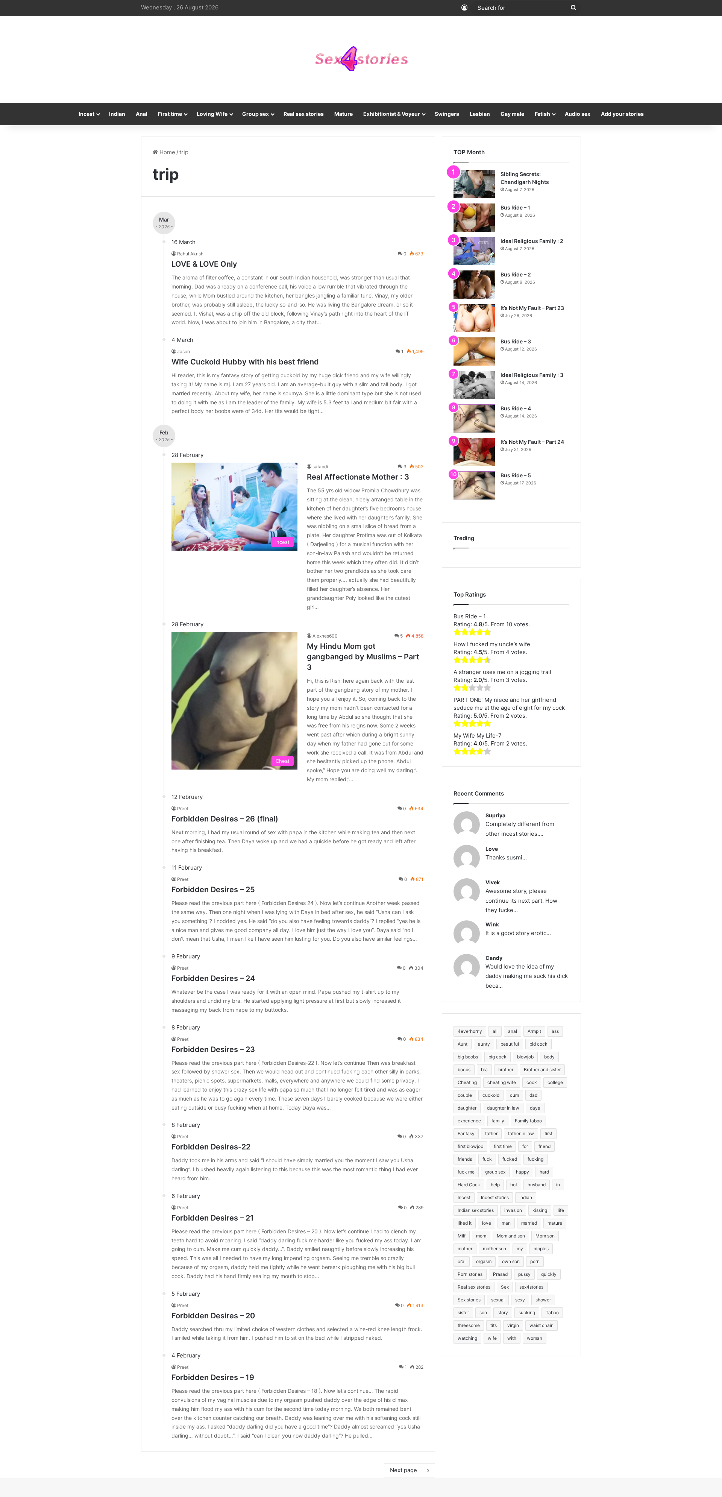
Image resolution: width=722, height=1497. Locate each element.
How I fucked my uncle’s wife (492, 644)
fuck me (466, 1172)
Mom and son (511, 1236)
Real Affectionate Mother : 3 (358, 476)
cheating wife (501, 1082)
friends (465, 1159)
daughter (467, 1108)
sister (463, 1312)
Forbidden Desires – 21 (212, 1217)
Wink (492, 924)
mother (465, 1248)
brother (505, 1069)
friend (544, 1146)
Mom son (545, 1236)
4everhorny (470, 1031)
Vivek (492, 882)
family (497, 1121)
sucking (527, 1312)
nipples (541, 1248)
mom (481, 1236)
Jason (183, 351)
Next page (403, 1470)
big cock (497, 1057)
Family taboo (528, 1121)
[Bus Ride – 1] (474, 217)
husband (537, 1184)
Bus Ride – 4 (516, 408)
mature (555, 1223)
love (486, 1223)
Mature (343, 114)
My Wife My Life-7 (478, 735)
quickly (549, 1274)
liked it (465, 1223)
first (548, 1133)
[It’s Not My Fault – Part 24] (474, 452)
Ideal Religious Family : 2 (532, 241)
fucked (509, 1159)
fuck (487, 1159)
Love (491, 849)
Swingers (447, 114)
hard (544, 1172)
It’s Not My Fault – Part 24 (532, 442)
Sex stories (469, 1300)
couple (465, 1095)
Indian (117, 114)
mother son (494, 1248)
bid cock (538, 1044)
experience (469, 1121)
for (525, 1146)
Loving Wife (212, 114)
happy (522, 1172)
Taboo (552, 1312)
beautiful (510, 1044)
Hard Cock (469, 1184)
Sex (505, 1287)
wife (492, 1338)
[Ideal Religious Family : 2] (474, 251)
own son (511, 1261)
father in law (521, 1133)
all (495, 1031)
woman (534, 1338)
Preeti (183, 808)
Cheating (467, 1082)
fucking (535, 1159)
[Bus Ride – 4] (474, 418)
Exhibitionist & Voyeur (391, 114)
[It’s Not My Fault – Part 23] (474, 318)
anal (512, 1031)
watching (467, 1338)
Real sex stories (304, 114)
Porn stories (470, 1274)
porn (535, 1261)
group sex (495, 1172)
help (495, 1184)
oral (462, 1261)
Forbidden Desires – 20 (213, 1315)
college (555, 1082)
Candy (493, 958)
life (561, 1210)
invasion (513, 1210)
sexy (520, 1300)
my (520, 1248)
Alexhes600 (325, 636)
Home (166, 152)
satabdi (320, 466)
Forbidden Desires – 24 (213, 978)
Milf (462, 1236)
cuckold (490, 1095)
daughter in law (503, 1108)
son (483, 1312)
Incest (86, 114)
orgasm (483, 1261)
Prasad (500, 1274)
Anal (141, 114)
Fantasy (466, 1133)
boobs (464, 1069)
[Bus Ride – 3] (474, 351)
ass (555, 1031)
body (549, 1057)
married (529, 1223)
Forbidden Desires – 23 (213, 1049)
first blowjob (470, 1146)
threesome (469, 1325)
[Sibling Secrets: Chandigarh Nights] (474, 184)
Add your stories (622, 114)
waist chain (541, 1325)
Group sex (255, 114)
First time (170, 114)
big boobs (468, 1057)
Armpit (534, 1031)
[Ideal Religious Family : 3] (474, 385)
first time (503, 1146)
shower (543, 1300)
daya (535, 1108)
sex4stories (531, 1287)
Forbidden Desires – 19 (212, 1377)
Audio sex (577, 114)
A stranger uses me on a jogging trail (502, 672)
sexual (498, 1300)
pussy (524, 1274)
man (506, 1223)
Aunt (462, 1044)
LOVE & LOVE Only (204, 264)
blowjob (525, 1057)
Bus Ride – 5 (516, 475)
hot (513, 1184)
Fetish (542, 114)
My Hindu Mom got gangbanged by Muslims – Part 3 (363, 657)
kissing (539, 1210)
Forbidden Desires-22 (210, 1146)
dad (533, 1095)
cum (514, 1095)
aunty (484, 1044)
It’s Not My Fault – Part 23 (532, 308)
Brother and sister (542, 1069)
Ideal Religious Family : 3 (532, 375)
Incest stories (495, 1197)
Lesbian (480, 114)
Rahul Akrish (190, 254)
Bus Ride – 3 (516, 341)
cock (531, 1082)
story (503, 1312)
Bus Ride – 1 (515, 207)
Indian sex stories (476, 1210)
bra (484, 1069)
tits (493, 1325)
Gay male (512, 114)
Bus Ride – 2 (516, 274)
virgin (513, 1325)
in (558, 1184)
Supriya (495, 815)
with (511, 1338)
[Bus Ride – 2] (474, 284)
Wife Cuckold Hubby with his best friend (245, 361)
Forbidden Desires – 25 (213, 889)
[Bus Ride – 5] (474, 485)
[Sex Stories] (361, 59)
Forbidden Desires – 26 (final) (224, 818)
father (491, 1133)
